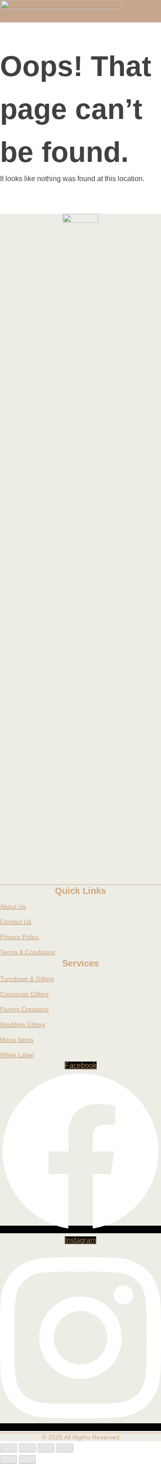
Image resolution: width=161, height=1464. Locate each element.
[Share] (46, 1447)
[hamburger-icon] (146, 3)
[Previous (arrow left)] (8, 1459)
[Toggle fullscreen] (27, 1447)
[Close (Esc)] (64, 1447)
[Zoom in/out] (8, 1447)
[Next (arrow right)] (27, 1459)
